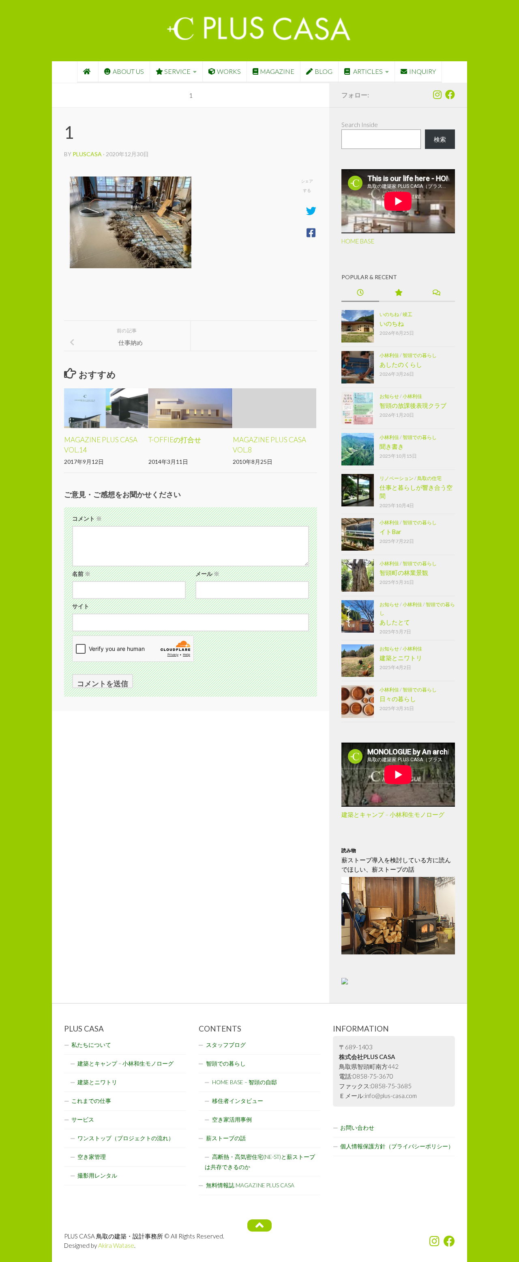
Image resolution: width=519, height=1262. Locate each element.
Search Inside (359, 124)
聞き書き (392, 446)
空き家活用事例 (232, 1119)
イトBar (390, 531)
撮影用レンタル (97, 1175)
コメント (87, 518)
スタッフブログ (226, 1045)
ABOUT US (128, 71)
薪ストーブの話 (226, 1138)
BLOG (323, 71)
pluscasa (87, 154)
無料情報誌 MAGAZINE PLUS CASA (250, 1185)
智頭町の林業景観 (404, 572)
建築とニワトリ (401, 657)
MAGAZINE (277, 71)
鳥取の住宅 (429, 478)
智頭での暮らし (420, 355)
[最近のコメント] (436, 293)
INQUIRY (422, 71)
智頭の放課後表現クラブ (413, 405)
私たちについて (91, 1045)
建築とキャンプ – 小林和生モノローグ (392, 814)
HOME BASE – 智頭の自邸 (244, 1082)
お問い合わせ (357, 1127)
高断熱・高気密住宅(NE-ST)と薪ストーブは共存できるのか (260, 1162)
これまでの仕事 (91, 1101)
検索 (440, 139)
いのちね (389, 314)
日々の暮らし (398, 698)
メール (207, 573)
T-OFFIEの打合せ (174, 439)
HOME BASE (357, 241)
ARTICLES (367, 71)
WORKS (229, 71)
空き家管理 (91, 1157)
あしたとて (395, 622)
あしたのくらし (401, 364)
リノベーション (397, 478)
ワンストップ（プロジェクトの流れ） (125, 1138)
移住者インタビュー (237, 1101)
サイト (80, 606)
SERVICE (177, 71)
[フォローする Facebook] (450, 94)
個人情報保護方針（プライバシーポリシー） (397, 1146)
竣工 (407, 314)
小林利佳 (389, 355)
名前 (81, 573)
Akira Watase (116, 1245)
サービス (82, 1119)
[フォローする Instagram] (437, 94)
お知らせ (389, 396)
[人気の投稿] (398, 293)
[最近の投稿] (360, 293)
